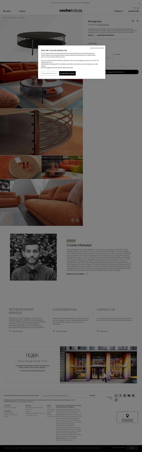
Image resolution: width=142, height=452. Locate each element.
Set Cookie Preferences (49, 73)
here (49, 67)
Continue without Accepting (97, 47)
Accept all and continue (67, 73)
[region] (72, 62)
